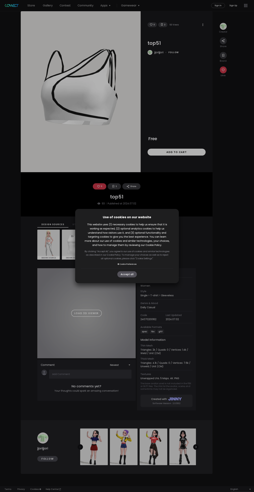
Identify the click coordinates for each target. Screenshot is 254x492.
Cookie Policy (153, 245)
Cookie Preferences (128, 264)
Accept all (127, 274)
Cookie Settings (144, 258)
